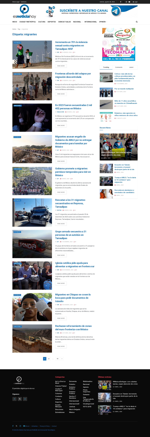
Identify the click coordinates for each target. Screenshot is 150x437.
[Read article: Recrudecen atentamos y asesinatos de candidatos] (106, 193)
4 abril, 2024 (106, 158)
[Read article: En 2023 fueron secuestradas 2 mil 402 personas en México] (32, 118)
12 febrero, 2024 (66, 80)
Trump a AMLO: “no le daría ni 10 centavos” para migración (125, 180)
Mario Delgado (74, 409)
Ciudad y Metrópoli (27, 22)
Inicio (14, 22)
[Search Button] (137, 22)
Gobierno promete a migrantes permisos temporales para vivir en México (73, 172)
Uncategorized (88, 404)
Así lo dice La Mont (60, 382)
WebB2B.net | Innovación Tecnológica (43, 430)
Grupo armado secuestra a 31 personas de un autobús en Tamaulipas (70, 235)
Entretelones (60, 412)
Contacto (23, 2)
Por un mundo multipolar (124, 89)
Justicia (72, 407)
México (72, 412)
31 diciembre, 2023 (66, 241)
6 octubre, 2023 (66, 333)
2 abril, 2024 (119, 185)
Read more (62, 66)
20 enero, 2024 (70, 112)
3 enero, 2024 (68, 210)
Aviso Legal (15, 2)
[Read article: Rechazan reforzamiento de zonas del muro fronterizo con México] (32, 338)
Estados (17, 42)
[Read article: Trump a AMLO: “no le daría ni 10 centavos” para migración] (106, 181)
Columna (58, 393)
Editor (59, 210)
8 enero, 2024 (65, 150)
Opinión (102, 22)
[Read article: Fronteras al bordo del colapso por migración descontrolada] (32, 86)
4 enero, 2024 (65, 178)
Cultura (41, 22)
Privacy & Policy (45, 426)
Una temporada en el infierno (88, 399)
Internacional (91, 22)
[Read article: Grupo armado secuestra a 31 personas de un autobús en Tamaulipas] (32, 244)
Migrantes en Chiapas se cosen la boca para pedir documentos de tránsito (73, 298)
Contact (54, 426)
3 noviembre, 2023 (67, 304)
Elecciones (59, 409)
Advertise (35, 426)
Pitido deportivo (86, 391)
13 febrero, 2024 (66, 52)
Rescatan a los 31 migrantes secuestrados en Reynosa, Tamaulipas (70, 203)
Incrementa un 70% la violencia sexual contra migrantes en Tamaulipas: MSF (71, 45)
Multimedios (87, 381)
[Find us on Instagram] (126, 2)
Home (14, 29)
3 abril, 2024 (119, 172)
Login (136, 2)
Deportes (52, 22)
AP (58, 150)
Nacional (77, 22)
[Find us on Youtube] (129, 2)
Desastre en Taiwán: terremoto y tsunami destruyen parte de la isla (124, 167)
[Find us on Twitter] (123, 2)
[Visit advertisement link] (89, 11)
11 (57, 359)
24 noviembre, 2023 (67, 270)
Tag (19, 29)
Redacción (60, 112)
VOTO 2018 (87, 407)
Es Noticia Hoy (21, 430)
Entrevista (73, 381)
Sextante (86, 394)
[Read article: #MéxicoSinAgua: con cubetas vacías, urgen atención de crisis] (119, 147)
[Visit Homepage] (24, 11)
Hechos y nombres (72, 397)
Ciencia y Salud (64, 22)
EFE (58, 52)
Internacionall (74, 404)
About (27, 426)
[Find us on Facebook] (120, 2)
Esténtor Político (72, 388)
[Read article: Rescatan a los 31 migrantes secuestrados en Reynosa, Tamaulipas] (32, 212)
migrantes (25, 29)
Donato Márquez (58, 406)
